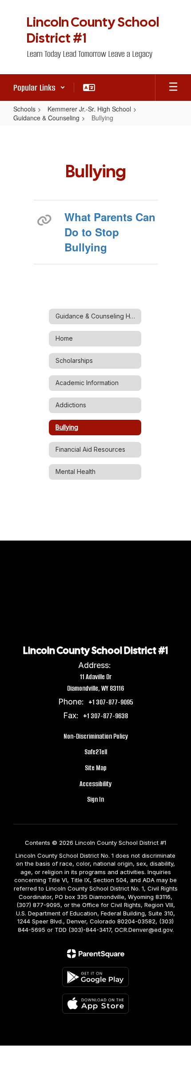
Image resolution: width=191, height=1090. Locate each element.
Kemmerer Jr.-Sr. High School (89, 108)
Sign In (95, 799)
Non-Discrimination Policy (96, 736)
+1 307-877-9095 (110, 702)
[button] (39, 87)
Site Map (96, 767)
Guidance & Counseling (46, 117)
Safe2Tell (95, 751)
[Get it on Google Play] (95, 977)
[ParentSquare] (96, 953)
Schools (24, 108)
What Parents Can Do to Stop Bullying (109, 232)
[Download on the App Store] (95, 1004)
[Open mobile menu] (173, 87)
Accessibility (95, 783)
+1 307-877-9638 (105, 715)
